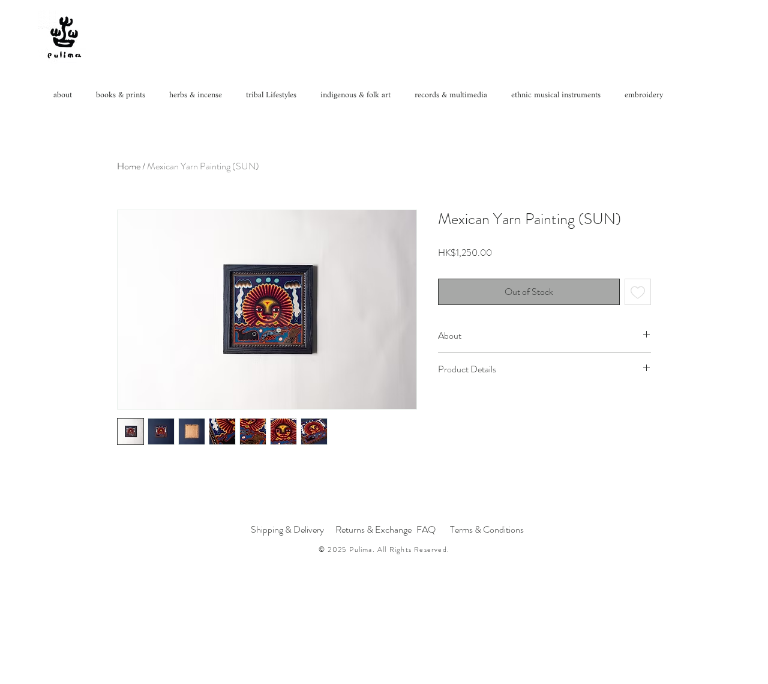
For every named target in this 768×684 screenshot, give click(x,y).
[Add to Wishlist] (638, 292)
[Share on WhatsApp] (468, 405)
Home (128, 166)
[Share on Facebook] (446, 405)
